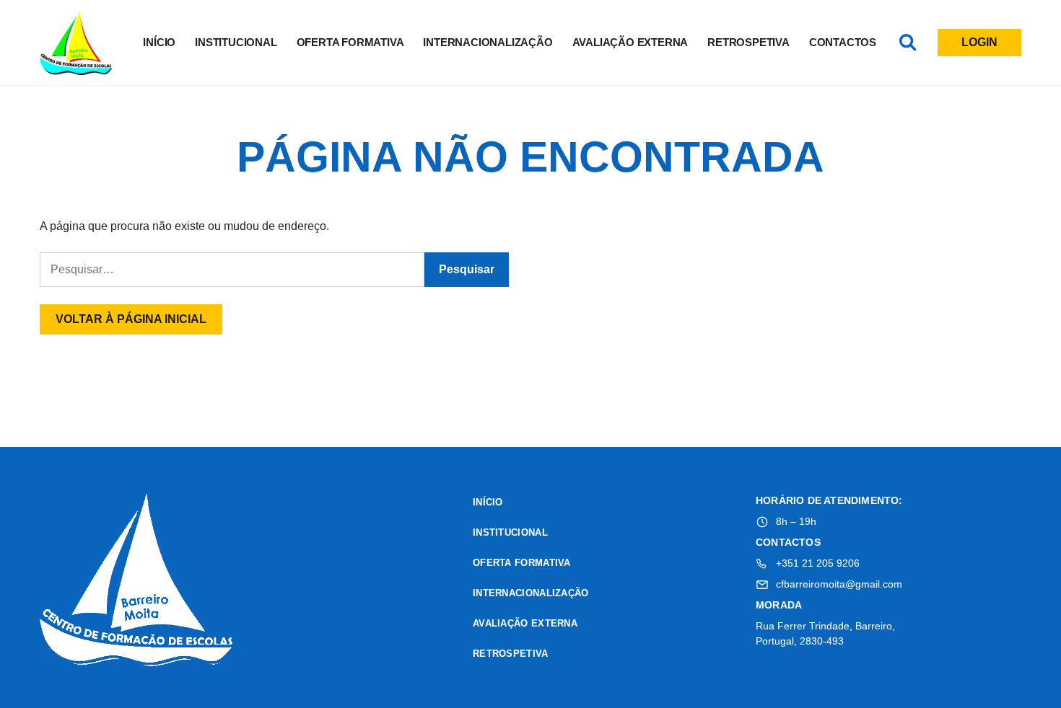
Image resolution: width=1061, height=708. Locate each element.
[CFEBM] (137, 582)
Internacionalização (487, 42)
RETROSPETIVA (748, 42)
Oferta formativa (350, 42)
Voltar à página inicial (131, 319)
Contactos (842, 42)
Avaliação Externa (630, 42)
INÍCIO (159, 42)
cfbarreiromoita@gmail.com (839, 584)
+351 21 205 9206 (818, 563)
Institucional (235, 42)
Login (979, 42)
